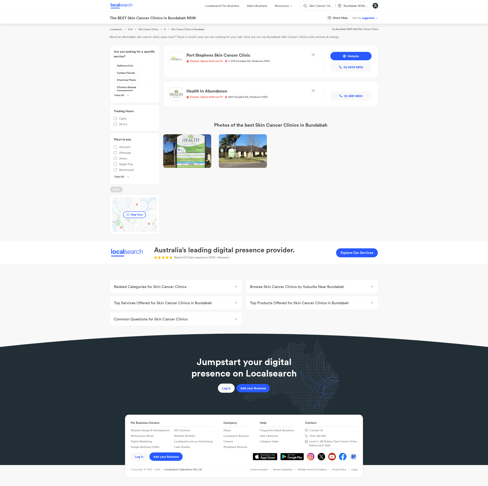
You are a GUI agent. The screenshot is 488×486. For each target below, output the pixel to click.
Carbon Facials (126, 73)
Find (130, 29)
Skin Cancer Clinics (148, 29)
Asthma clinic (125, 65)
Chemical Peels (126, 80)
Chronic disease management (126, 88)
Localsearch (116, 29)
